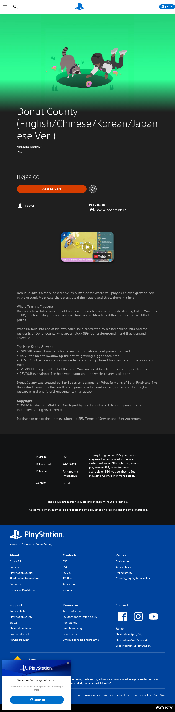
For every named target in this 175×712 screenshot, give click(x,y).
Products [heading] (70, 555)
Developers (70, 634)
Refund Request (19, 640)
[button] (87, 247)
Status (14, 622)
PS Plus (67, 578)
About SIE (15, 561)
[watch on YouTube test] (102, 256)
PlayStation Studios (22, 573)
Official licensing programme (81, 640)
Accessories (70, 584)
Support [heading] (16, 605)
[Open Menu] (5, 7)
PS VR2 (67, 573)
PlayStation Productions (24, 578)
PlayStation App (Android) (132, 640)
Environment (123, 561)
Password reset (19, 634)
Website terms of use (117, 695)
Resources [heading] (71, 605)
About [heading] (14, 555)
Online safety (124, 573)
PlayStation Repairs (22, 628)
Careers (14, 567)
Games (26, 544)
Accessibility (123, 567)
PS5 (65, 561)
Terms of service (73, 611)
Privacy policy (92, 695)
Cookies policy (142, 695)
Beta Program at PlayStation (133, 646)
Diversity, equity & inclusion (133, 578)
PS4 (65, 567)
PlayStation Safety (21, 617)
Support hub (17, 611)
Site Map (159, 695)
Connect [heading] (122, 605)
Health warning (72, 628)
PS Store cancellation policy (80, 617)
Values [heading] (121, 555)
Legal (77, 695)
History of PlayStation (23, 590)
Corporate (16, 584)
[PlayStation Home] (79, 7)
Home (13, 544)
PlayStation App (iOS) (129, 634)
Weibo (120, 628)
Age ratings (70, 622)
